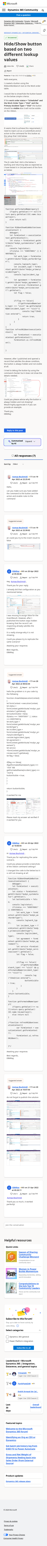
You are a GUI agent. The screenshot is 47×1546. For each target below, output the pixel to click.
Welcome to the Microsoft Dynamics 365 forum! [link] (19, 1430)
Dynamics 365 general (19, 1337)
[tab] (23, 457)
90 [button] (30, 1373)
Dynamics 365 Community (23, 9)
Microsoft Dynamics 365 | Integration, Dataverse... (21, 22)
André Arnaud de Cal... (28, 1391)
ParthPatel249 (24, 1383)
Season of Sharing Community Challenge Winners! (29, 1254)
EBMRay (29, 76)
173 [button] (31, 476)
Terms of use (9, 1525)
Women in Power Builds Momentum (28, 1270)
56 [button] (34, 1383)
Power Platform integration (21, 1341)
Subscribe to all (24, 1348)
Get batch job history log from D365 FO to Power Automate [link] (21, 1447)
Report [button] (9, 71)
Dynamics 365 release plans (18, 1481)
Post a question (23, 15)
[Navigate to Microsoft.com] (10, 3)
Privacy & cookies (10, 1521)
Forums (27, 21)
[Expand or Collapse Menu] (4, 10)
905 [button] (34, 76)
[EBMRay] (9, 571)
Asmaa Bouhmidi (20, 476)
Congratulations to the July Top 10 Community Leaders (29, 1286)
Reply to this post (15, 430)
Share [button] (31, 66)
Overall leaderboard (35, 1405)
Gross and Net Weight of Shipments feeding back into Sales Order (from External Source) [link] (21, 1459)
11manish (22, 1373)
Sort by (7, 464)
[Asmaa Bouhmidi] (9, 477)
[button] (43, 10)
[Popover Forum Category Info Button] (17, 1325)
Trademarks (8, 1529)
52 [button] (20, 1395)
